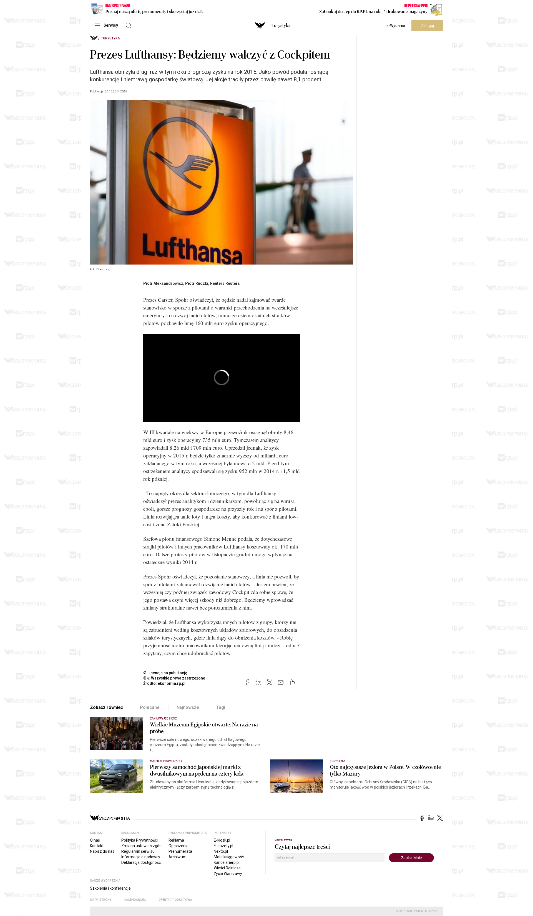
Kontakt (97, 846)
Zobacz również (106, 707)
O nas (95, 840)
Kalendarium (135, 900)
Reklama (176, 840)
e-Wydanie (395, 25)
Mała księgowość (229, 857)
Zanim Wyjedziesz (163, 718)
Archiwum (178, 857)
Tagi (220, 707)
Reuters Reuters (225, 283)
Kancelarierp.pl (227, 862)
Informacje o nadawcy (140, 857)
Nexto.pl (221, 851)
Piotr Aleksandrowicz (163, 283)
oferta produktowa (175, 900)
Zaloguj (427, 25)
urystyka (281, 25)
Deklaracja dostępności (141, 862)
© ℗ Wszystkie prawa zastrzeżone (174, 678)
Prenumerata (180, 851)
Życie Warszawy (228, 873)
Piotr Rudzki (196, 283)
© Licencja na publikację (165, 673)
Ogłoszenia (178, 846)
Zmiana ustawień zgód (141, 846)
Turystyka (110, 38)
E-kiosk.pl (222, 840)
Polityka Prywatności (139, 840)
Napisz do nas (102, 851)
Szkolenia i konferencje (110, 888)
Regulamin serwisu (138, 851)
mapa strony (101, 900)
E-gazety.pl (223, 846)
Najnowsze (188, 707)
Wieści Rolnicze (227, 868)
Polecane (150, 707)
